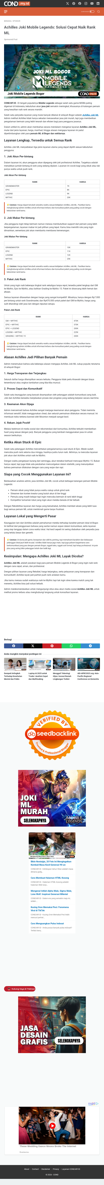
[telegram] (90, 645)
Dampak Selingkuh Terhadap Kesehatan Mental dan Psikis (13, 676)
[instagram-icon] (86, 4)
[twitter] (33, 645)
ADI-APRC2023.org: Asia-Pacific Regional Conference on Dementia (88, 676)
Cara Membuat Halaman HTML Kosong (50, 878)
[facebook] (13, 645)
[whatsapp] (71, 645)
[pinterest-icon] (74, 4)
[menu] (7, 11)
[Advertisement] (52, 616)
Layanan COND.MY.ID (71, 1169)
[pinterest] (52, 645)
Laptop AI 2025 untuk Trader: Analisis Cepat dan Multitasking (38, 676)
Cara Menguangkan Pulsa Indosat (47, 923)
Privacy (56, 1169)
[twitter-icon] (67, 4)
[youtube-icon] (92, 4)
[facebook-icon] (80, 4)
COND (55, 1175)
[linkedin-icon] (98, 4)
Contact (35, 1169)
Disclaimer (45, 1169)
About (26, 1169)
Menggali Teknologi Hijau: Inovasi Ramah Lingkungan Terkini (62, 676)
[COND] (18, 4)
